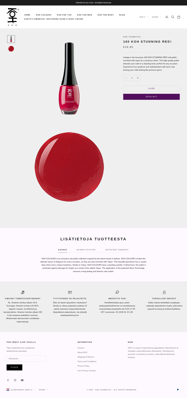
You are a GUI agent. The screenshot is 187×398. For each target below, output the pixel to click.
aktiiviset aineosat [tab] (117, 250)
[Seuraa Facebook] (8, 380)
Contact (80, 348)
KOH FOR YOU (64, 15)
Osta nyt (151, 97)
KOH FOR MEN (84, 15)
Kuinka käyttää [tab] (86, 250)
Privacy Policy (83, 366)
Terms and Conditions (86, 361)
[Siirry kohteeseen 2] (11, 48)
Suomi (155, 17)
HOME (27, 15)
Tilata (14, 367)
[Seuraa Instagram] (15, 380)
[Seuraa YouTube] (22, 380)
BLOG (122, 15)
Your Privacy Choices (86, 370)
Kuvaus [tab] (62, 250)
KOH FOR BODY (106, 15)
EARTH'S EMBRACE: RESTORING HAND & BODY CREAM (53, 19)
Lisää (151, 88)
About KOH (82, 352)
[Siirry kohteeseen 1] (11, 39)
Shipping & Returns (85, 357)
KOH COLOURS (44, 15)
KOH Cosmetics (132, 37)
